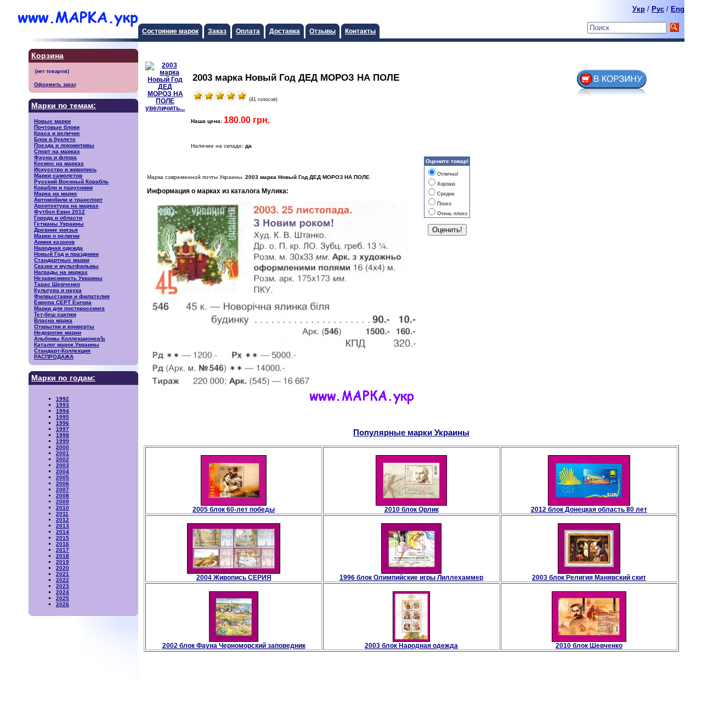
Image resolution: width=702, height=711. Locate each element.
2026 (62, 604)
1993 (62, 405)
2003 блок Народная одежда (411, 645)
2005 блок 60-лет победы (234, 509)
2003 (62, 465)
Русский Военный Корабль (71, 181)
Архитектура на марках (66, 206)
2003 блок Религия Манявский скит (589, 577)
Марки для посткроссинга (69, 308)
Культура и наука (58, 290)
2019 (62, 562)
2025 (62, 598)
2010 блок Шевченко (589, 645)
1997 (62, 429)
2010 (62, 508)
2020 (62, 568)
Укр (638, 9)
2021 (62, 574)
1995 (62, 417)
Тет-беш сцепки (55, 314)
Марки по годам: (63, 378)
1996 (62, 423)
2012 (62, 520)
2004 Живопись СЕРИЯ (233, 577)
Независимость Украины (68, 278)
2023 (62, 586)
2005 (62, 477)
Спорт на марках (57, 151)
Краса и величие (57, 133)
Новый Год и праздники (66, 254)
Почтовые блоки (57, 127)
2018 (62, 556)
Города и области (58, 218)
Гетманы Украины (59, 224)
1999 (62, 441)
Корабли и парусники (63, 187)
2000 (62, 447)
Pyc (658, 9)
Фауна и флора (55, 157)
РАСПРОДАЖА (53, 357)
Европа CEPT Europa (63, 302)
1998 (62, 435)
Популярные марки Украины (411, 432)
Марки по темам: (63, 106)
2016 (62, 544)
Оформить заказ (55, 84)
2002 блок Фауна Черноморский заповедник (233, 645)
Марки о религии (57, 236)
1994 (62, 411)
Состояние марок (170, 31)
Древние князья (56, 230)
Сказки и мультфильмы (66, 266)
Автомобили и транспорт (68, 200)
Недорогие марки (57, 332)
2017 (62, 550)
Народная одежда (58, 248)
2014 (62, 532)
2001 (62, 453)
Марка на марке (55, 194)
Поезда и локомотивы (64, 145)
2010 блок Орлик (411, 509)
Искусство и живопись (65, 169)
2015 (62, 538)
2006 (62, 483)
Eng (677, 9)
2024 (62, 592)
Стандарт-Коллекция (62, 351)
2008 (62, 495)
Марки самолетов (58, 175)
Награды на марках (61, 272)
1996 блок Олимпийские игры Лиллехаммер (411, 577)
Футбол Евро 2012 (59, 212)
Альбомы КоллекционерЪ (69, 338)
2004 (62, 471)
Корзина (47, 56)
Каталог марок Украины (66, 344)
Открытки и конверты (64, 326)
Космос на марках (59, 163)
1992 (62, 399)
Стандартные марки (61, 260)
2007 (62, 489)
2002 (62, 459)
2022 (62, 580)
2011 (62, 514)
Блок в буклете (55, 139)
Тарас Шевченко (57, 284)
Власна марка (53, 320)
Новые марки (52, 121)
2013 (62, 526)
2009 (62, 502)
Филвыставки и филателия (72, 296)
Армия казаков (54, 242)
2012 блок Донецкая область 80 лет (589, 509)
